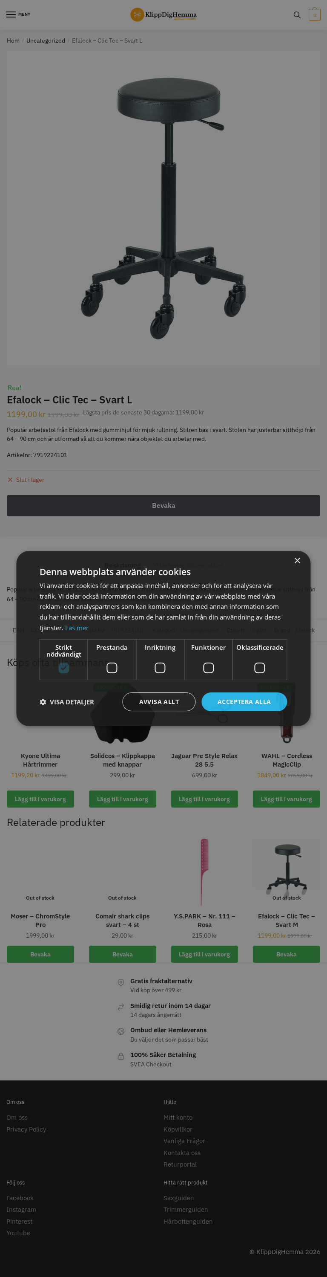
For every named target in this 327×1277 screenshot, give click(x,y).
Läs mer (77, 627)
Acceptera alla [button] (244, 702)
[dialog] (163, 639)
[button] (67, 702)
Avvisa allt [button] (159, 702)
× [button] (297, 561)
